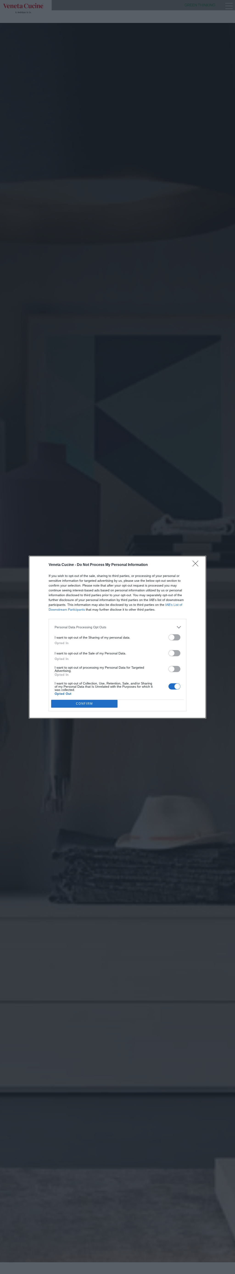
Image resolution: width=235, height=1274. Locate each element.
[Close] (197, 565)
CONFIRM (84, 703)
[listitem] (117, 627)
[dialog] (117, 637)
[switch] (174, 637)
